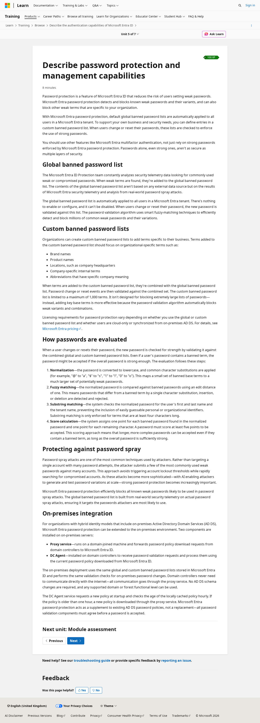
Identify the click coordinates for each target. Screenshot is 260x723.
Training (24, 25)
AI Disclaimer (14, 716)
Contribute (78, 716)
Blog (60, 716)
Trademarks (180, 716)
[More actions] (251, 25)
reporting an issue (176, 660)
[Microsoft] (7, 5)
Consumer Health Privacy (124, 716)
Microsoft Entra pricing (60, 328)
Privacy (95, 716)
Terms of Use (158, 716)
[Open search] (240, 5)
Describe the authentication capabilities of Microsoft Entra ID (91, 25)
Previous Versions (40, 716)
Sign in (250, 5)
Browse (40, 25)
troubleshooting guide (92, 660)
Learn (9, 25)
